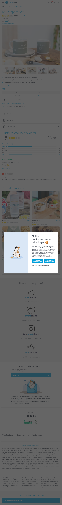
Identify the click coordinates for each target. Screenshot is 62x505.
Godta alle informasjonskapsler (37, 261)
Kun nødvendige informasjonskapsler (49, 261)
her (51, 256)
